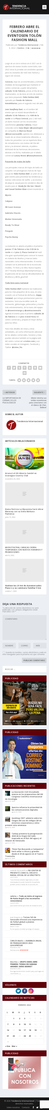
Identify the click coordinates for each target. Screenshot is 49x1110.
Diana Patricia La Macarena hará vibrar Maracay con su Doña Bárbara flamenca (24, 511)
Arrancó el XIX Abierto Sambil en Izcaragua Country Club (21, 474)
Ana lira (13, 962)
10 (25, 1024)
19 (35, 1030)
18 (30, 1030)
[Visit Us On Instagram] (31, 993)
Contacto (26, 1107)
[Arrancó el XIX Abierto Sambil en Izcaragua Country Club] (24, 458)
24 (25, 1036)
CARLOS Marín (16, 940)
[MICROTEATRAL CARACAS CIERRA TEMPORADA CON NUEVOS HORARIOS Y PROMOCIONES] (24, 532)
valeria (13, 896)
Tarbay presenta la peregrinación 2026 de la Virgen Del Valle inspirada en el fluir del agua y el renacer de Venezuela (23, 837)
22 (14, 1036)
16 (20, 1030)
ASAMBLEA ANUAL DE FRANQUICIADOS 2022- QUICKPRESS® (26, 943)
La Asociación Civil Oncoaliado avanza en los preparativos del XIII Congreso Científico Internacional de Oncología (24, 795)
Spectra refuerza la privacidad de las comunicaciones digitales (27, 808)
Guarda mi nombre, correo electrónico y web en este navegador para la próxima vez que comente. (24, 653)
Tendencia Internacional (28, 45)
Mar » (14, 1046)
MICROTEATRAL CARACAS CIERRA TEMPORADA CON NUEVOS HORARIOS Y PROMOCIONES (23, 549)
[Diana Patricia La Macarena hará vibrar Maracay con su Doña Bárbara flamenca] (24, 493)
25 (30, 1036)
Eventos (20, 48)
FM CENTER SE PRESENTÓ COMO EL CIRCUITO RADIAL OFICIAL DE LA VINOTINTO (25, 872)
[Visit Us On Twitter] (18, 993)
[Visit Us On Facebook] (24, 993)
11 (30, 1024)
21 (8, 1036)
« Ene (7, 1046)
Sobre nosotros (13, 1107)
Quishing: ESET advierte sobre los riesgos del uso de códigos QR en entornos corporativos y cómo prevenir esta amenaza (23, 821)
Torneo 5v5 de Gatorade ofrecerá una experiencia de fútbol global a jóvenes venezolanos (26, 921)
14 (8, 1030)
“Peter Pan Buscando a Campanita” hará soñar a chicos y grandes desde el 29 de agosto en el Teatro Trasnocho (24, 852)
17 (25, 1030)
